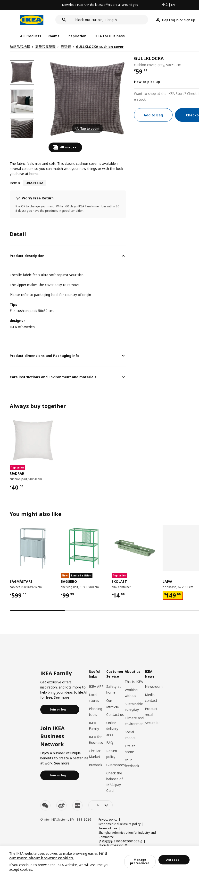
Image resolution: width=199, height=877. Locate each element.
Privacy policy (108, 819)
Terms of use (108, 828)
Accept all (174, 860)
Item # (15, 183)
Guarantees (115, 765)
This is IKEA (134, 681)
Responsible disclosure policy (120, 824)
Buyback (95, 765)
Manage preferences (139, 861)
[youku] (77, 805)
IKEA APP (96, 686)
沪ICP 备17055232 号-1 (114, 846)
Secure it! (152, 722)
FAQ (109, 742)
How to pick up (147, 81)
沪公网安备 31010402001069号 (120, 841)
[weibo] (61, 805)
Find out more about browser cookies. (58, 856)
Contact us (115, 714)
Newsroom (154, 686)
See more (61, 697)
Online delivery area (112, 728)
